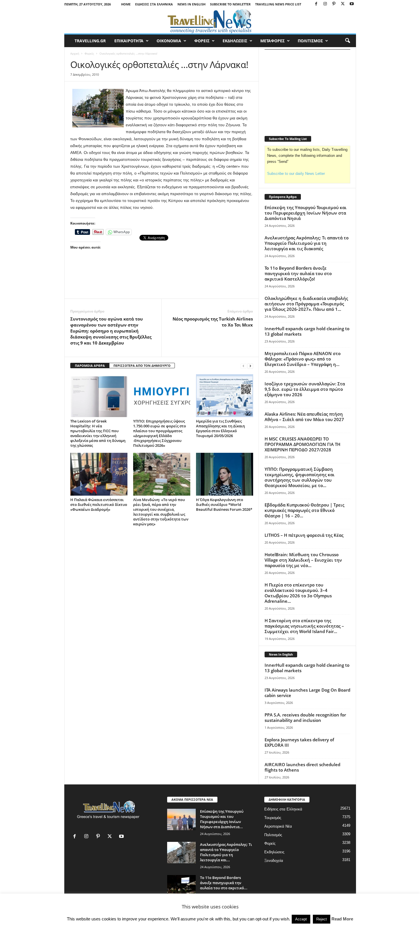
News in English (191, 4)
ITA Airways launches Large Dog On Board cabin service (307, 692)
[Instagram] (325, 4)
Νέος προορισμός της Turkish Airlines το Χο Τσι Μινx (213, 322)
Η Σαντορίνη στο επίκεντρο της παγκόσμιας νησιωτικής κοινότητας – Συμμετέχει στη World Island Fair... (304, 626)
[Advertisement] (162, 282)
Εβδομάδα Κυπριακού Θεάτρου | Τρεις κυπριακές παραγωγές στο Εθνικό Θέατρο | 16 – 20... (304, 510)
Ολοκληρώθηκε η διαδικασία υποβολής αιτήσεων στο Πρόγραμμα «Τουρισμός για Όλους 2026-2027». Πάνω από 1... (306, 303)
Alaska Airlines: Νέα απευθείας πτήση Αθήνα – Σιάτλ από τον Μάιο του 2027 (304, 416)
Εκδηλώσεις (274, 852)
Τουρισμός (272, 818)
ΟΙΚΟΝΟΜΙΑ (169, 40)
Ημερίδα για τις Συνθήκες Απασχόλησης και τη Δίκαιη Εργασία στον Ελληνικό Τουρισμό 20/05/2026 (220, 428)
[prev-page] (243, 366)
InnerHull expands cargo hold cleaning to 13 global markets (307, 331)
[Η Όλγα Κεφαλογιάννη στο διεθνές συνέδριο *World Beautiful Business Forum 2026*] (224, 474)
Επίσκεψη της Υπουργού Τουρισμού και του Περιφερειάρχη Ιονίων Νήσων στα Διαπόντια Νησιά (306, 213)
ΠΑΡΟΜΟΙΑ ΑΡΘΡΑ (90, 365)
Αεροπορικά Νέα (278, 826)
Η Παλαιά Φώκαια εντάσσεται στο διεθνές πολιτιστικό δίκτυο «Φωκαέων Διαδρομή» (98, 504)
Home (126, 4)
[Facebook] (316, 4)
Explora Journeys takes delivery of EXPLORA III (299, 742)
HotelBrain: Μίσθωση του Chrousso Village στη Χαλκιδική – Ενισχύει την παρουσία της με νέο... (303, 560)
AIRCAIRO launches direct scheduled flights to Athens (302, 767)
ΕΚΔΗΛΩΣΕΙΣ (235, 40)
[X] (342, 4)
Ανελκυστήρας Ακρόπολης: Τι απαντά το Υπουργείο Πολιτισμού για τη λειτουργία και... (226, 852)
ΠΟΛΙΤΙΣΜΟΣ (310, 40)
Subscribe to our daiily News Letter (296, 173)
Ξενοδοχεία (273, 860)
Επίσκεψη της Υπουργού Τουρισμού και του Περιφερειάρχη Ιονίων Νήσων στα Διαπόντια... (221, 819)
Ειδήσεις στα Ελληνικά (154, 4)
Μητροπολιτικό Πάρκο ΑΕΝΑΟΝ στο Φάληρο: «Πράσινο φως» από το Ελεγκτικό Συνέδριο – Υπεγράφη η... (303, 359)
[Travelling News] (210, 20)
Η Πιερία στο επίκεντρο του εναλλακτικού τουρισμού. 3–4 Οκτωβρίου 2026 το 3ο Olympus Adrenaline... (298, 593)
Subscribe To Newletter (230, 4)
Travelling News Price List (278, 4)
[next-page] (250, 366)
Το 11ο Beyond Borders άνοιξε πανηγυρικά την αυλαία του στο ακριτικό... (223, 882)
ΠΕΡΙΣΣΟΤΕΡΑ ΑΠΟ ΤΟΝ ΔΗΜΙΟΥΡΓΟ (142, 365)
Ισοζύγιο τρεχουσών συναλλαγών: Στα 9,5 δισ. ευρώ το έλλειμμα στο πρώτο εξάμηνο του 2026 (305, 389)
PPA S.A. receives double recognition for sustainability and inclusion (305, 717)
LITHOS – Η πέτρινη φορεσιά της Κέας (304, 535)
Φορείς (89, 53)
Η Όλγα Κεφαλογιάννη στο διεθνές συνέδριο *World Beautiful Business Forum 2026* (224, 504)
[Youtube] (351, 4)
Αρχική (74, 53)
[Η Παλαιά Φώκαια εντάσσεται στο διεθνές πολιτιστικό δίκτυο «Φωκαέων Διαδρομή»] (98, 474)
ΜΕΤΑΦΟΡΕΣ (272, 40)
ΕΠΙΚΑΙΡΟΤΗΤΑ (128, 40)
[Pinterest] (334, 4)
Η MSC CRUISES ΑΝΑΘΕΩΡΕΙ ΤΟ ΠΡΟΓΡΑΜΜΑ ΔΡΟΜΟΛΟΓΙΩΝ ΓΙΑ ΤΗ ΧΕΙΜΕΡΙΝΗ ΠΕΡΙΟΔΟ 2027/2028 (302, 444)
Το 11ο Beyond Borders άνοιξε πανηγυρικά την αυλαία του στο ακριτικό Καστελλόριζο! (298, 273)
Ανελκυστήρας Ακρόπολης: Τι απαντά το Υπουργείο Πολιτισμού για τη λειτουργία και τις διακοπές (307, 243)
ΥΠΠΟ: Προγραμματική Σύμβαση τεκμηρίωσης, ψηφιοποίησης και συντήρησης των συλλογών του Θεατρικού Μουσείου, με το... (300, 477)
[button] (347, 41)
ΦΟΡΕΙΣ (201, 40)
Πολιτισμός (273, 835)
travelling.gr (90, 40)
